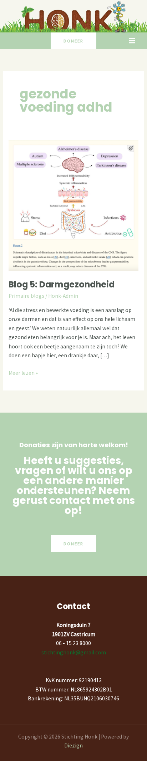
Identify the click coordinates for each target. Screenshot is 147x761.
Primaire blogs (26, 295)
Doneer (73, 543)
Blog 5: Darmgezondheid (62, 284)
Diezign (73, 745)
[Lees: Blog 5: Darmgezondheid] (73, 204)
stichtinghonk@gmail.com (73, 652)
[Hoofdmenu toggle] (132, 40)
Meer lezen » (23, 372)
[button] (73, 40)
